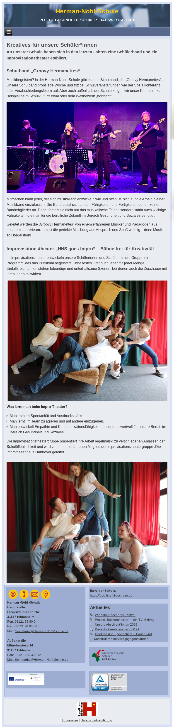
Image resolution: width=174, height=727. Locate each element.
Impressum (70, 720)
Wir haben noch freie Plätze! (115, 615)
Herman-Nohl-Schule (87, 11)
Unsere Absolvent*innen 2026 (116, 624)
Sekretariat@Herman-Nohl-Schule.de (41, 631)
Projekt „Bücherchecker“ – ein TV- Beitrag (125, 619)
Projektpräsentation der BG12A (117, 629)
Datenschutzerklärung (96, 720)
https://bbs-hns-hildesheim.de (111, 595)
